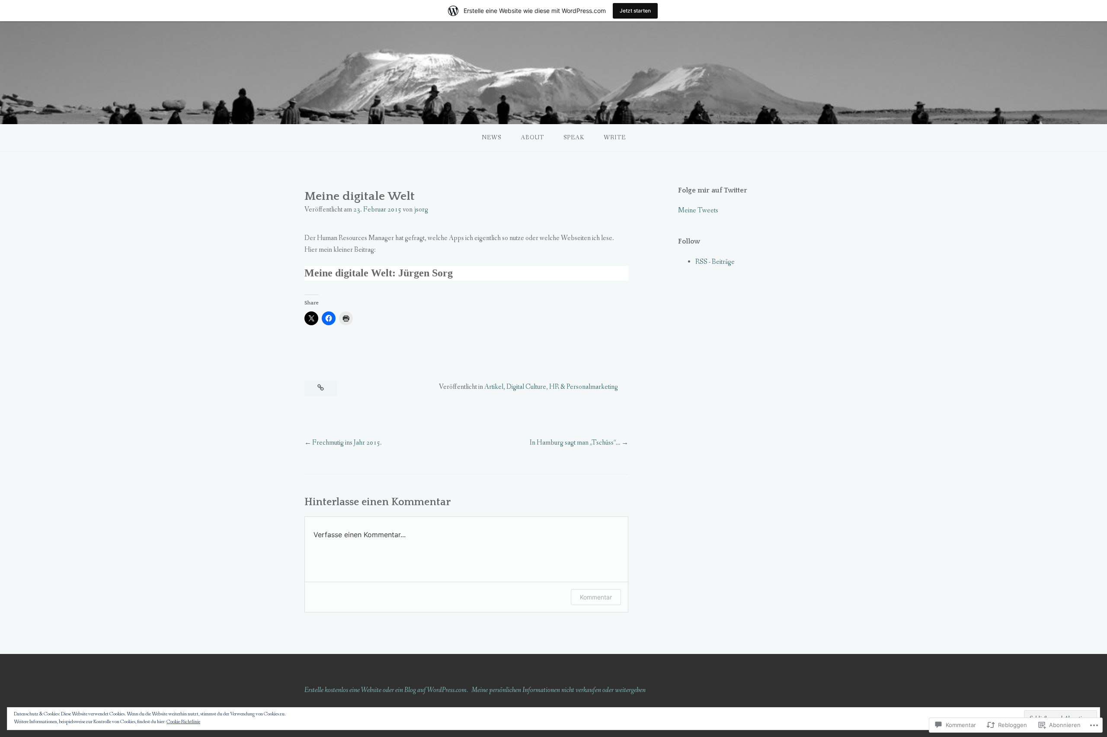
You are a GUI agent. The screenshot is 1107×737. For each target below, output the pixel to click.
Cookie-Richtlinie (183, 721)
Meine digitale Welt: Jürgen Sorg (378, 273)
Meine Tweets (698, 210)
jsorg (421, 209)
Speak (573, 137)
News (491, 137)
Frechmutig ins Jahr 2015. (347, 442)
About (532, 137)
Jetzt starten (635, 10)
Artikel (493, 386)
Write (615, 137)
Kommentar (596, 597)
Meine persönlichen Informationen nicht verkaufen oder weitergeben (558, 690)
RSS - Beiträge (715, 261)
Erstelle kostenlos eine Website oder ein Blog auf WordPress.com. (386, 690)
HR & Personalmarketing (583, 386)
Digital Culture (526, 386)
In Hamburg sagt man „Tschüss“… (575, 442)
